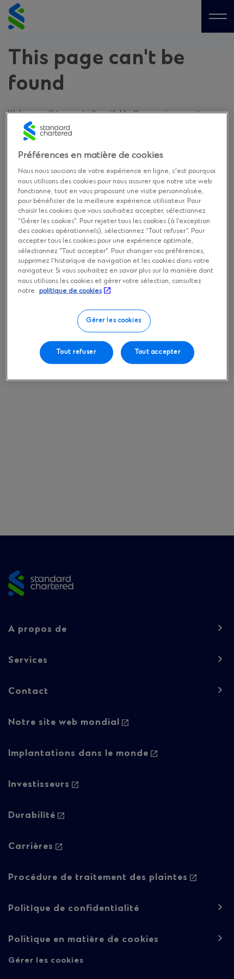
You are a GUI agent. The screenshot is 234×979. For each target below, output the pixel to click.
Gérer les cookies (114, 320)
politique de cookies (70, 291)
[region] (117, 246)
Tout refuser (76, 352)
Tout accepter (157, 352)
